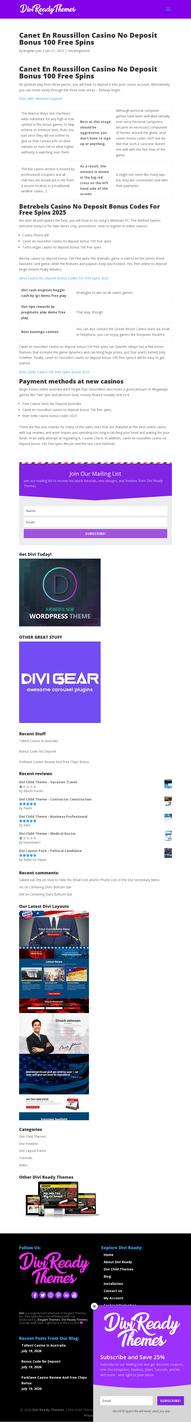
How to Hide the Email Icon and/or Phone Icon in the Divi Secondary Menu (103, 880)
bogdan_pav (33, 50)
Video (23, 1165)
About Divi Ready (118, 1262)
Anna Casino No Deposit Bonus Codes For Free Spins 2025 (64, 278)
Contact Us (113, 1291)
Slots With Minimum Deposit (40, 98)
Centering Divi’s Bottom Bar (50, 887)
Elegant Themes (49, 1320)
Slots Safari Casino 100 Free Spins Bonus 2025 (54, 372)
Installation (113, 1283)
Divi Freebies (28, 1143)
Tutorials (25, 1158)
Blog (107, 1276)
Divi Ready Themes (48, 1410)
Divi (21, 1313)
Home (108, 1254)
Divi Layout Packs (32, 1150)
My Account (113, 1298)
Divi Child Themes (32, 1136)
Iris (21, 887)
